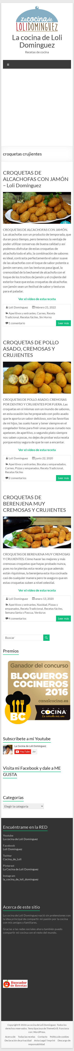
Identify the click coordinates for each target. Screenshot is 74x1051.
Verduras (40, 612)
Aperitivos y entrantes (22, 313)
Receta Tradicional (51, 468)
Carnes (41, 313)
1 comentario (17, 323)
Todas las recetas (26, 1036)
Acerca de (10, 1036)
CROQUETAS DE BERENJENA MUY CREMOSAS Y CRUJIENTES (34, 503)
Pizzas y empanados (27, 468)
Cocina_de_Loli (12, 859)
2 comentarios (17, 478)
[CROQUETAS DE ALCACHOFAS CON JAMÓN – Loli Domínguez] (37, 194)
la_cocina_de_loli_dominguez (20, 879)
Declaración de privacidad (18, 1040)
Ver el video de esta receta (37, 299)
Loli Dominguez (18, 307)
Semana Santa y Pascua (19, 612)
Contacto (42, 1036)
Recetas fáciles (29, 317)
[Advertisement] (37, 109)
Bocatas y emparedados (51, 464)
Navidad (42, 604)
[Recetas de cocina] (15, 981)
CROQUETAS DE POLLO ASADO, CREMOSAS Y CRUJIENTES (31, 348)
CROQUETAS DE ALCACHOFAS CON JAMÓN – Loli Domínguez (35, 178)
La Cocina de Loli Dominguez (20, 869)
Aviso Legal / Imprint (44, 1040)
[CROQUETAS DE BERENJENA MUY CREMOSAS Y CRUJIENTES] (37, 518)
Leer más (63, 323)
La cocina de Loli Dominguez (37, 41)
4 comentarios (17, 618)
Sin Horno (45, 317)
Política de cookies (59, 1036)
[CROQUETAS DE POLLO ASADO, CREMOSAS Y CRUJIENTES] (37, 363)
